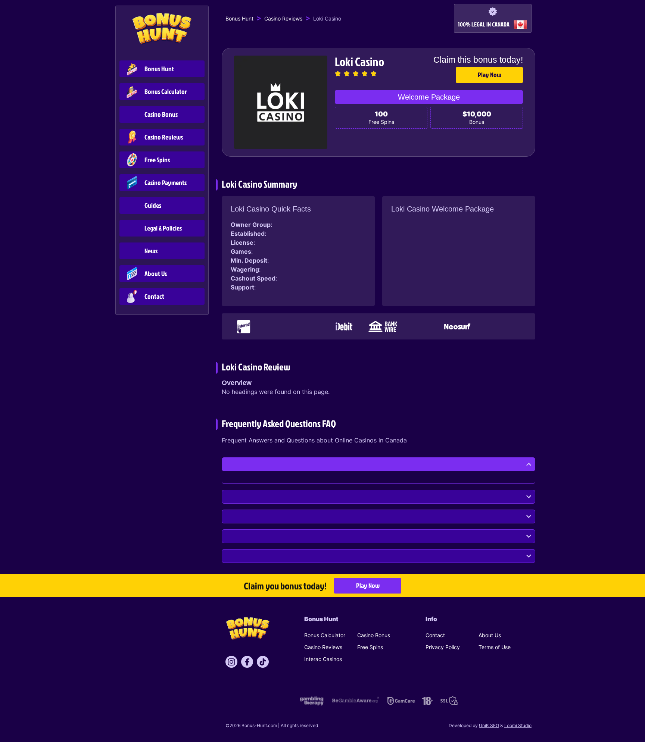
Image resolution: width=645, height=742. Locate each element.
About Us (155, 273)
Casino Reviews (163, 137)
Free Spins (157, 160)
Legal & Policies (163, 228)
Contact (154, 296)
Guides (152, 205)
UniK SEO (489, 725)
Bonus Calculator (165, 91)
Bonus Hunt (159, 68)
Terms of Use (495, 647)
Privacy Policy (443, 647)
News (151, 251)
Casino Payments (165, 182)
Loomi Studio (518, 725)
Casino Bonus (161, 114)
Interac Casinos (323, 659)
